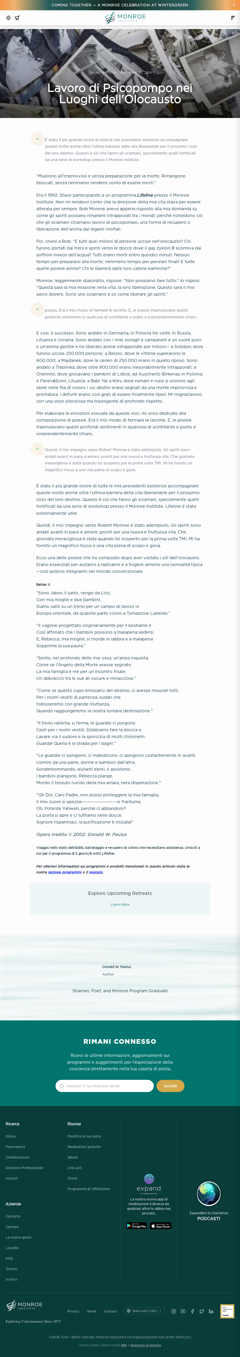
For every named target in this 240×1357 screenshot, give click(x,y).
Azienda (13, 1204)
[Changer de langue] (8, 18)
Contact (110, 1311)
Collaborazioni (17, 1157)
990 (124, 1345)
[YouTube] (183, 1311)
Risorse (74, 1124)
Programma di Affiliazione (89, 1189)
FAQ (9, 1258)
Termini (12, 1269)
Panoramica (15, 1146)
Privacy (73, 1311)
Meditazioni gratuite (84, 1146)
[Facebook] (192, 1311)
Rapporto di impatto (146, 1345)
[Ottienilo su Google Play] (136, 1225)
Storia (10, 1136)
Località (12, 1248)
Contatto (13, 1216)
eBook (73, 1157)
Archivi (11, 1279)
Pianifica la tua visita (84, 1136)
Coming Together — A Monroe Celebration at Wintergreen (120, 5)
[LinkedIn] (211, 1311)
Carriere (12, 1226)
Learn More (120, 904)
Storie (72, 1178)
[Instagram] (173, 1311)
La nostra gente (18, 1237)
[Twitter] (201, 1311)
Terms (91, 1311)
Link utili (75, 1167)
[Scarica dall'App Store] (161, 1225)
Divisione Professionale (24, 1167)
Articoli (12, 1178)
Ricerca (12, 1124)
